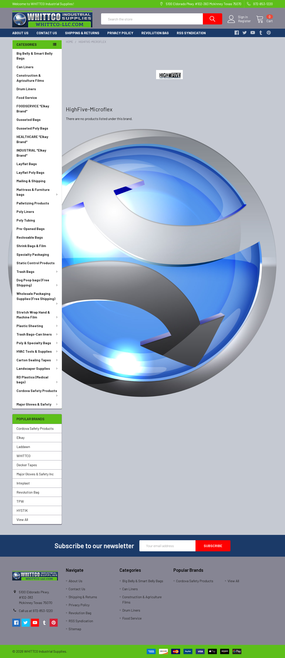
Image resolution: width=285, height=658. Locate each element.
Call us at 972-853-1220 (36, 610)
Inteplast (23, 483)
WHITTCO (23, 456)
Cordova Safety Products (36, 391)
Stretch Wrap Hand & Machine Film (33, 314)
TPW (20, 501)
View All (22, 519)
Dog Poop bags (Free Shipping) (32, 282)
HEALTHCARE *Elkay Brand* (32, 139)
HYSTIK (22, 510)
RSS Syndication (191, 33)
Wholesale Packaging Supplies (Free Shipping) (35, 296)
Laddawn (23, 446)
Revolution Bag (155, 33)
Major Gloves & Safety (33, 404)
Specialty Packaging (32, 254)
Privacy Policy (120, 33)
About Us (20, 33)
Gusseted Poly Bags (32, 128)
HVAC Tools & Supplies (34, 351)
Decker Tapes (26, 465)
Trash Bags (25, 272)
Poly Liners (25, 212)
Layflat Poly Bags (30, 172)
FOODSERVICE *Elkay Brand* (32, 108)
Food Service (26, 98)
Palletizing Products (32, 203)
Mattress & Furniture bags (33, 192)
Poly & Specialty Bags (33, 343)
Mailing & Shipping (30, 181)
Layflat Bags (26, 164)
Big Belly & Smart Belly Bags (34, 55)
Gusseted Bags (28, 120)
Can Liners (24, 67)
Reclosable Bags (29, 237)
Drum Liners (26, 89)
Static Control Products (35, 263)
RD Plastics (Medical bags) (32, 379)
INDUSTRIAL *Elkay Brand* (31, 152)
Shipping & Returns (82, 33)
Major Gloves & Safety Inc (35, 474)
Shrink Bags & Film (31, 246)
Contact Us (47, 33)
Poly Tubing (25, 220)
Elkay (20, 437)
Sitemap (75, 629)
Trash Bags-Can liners (34, 334)
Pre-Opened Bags (30, 229)
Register (244, 21)
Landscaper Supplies (33, 368)
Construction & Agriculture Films (30, 77)
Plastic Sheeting (29, 326)
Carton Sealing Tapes (33, 360)
